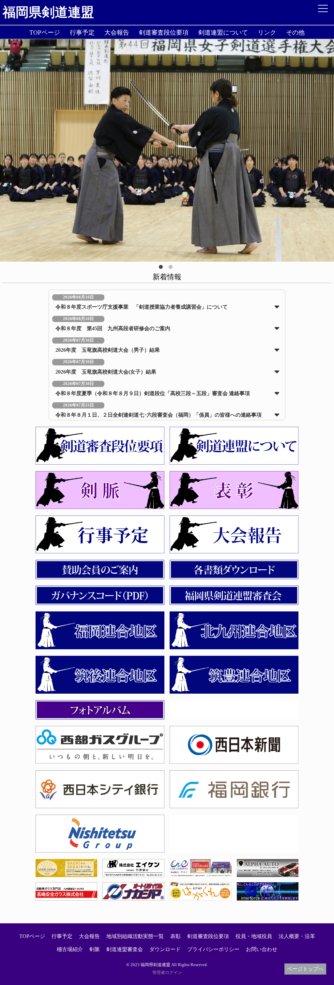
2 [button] (172, 268)
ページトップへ (305, 969)
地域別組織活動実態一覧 (135, 936)
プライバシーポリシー (213, 949)
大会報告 (116, 32)
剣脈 (94, 949)
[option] (167, 150)
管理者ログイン (167, 972)
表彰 (175, 936)
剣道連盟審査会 (124, 949)
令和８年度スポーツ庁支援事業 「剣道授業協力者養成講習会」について (141, 307)
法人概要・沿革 (297, 936)
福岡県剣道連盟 (48, 12)
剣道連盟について (223, 32)
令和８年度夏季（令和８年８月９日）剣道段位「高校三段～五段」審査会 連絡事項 (152, 393)
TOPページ (44, 32)
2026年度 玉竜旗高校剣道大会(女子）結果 (105, 372)
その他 (295, 32)
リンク (267, 32)
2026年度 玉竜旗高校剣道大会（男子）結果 (107, 350)
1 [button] (162, 268)
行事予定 (82, 32)
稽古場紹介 (70, 949)
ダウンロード (165, 949)
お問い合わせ (261, 949)
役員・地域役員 (253, 936)
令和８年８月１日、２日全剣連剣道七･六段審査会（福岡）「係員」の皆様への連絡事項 (158, 415)
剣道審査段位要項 (164, 32)
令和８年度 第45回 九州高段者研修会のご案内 (112, 328)
